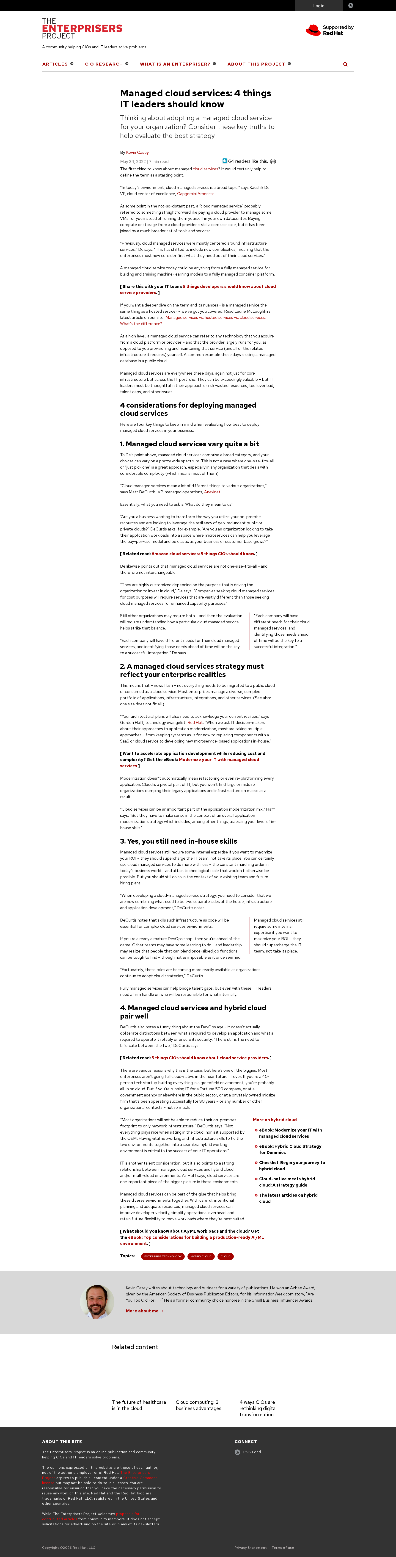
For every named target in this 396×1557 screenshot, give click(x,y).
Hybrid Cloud (201, 1256)
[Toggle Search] (345, 64)
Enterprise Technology (163, 1256)
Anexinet (212, 491)
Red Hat (195, 722)
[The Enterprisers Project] (82, 29)
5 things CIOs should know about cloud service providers (209, 1057)
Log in (318, 5)
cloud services (205, 168)
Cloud (226, 1256)
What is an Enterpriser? (175, 64)
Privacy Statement (251, 1548)
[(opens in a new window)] (330, 30)
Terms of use (283, 1548)
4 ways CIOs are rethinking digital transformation (258, 1408)
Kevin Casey (137, 152)
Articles (55, 64)
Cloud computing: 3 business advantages (198, 1405)
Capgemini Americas (195, 193)
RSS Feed (252, 1452)
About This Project (257, 64)
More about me (142, 1311)
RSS (351, 6)
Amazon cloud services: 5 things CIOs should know (202, 553)
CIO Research (104, 64)
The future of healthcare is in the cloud (139, 1405)
